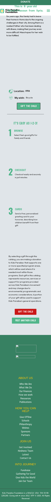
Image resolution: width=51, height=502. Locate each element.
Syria (27, 91)
